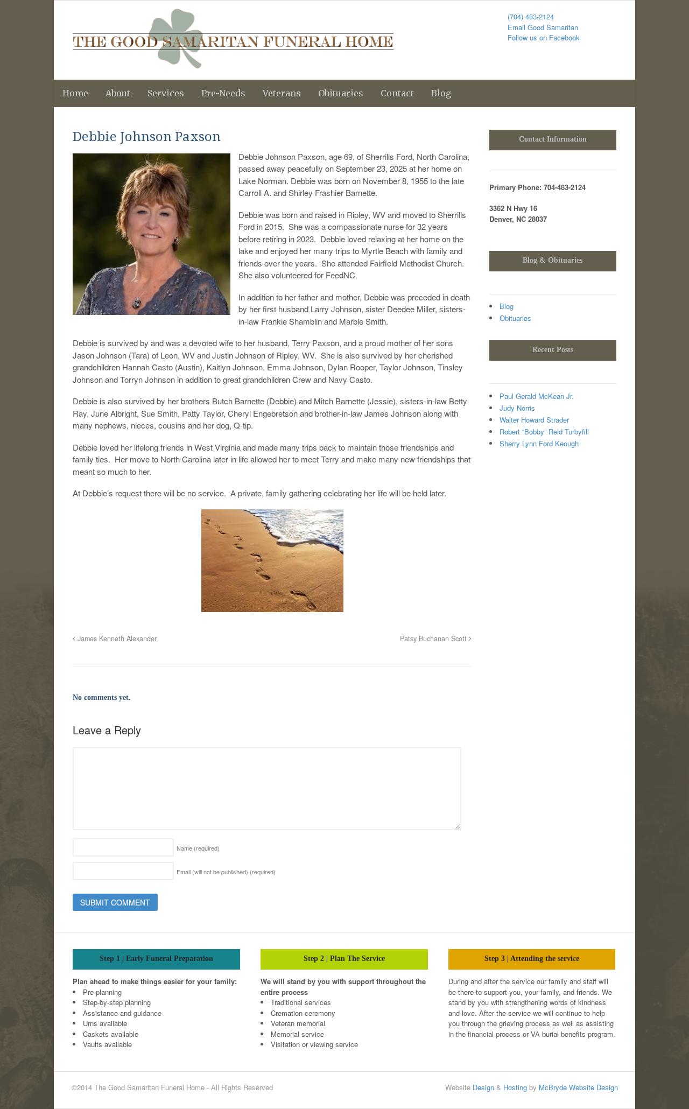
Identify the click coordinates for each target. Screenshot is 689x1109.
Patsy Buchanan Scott (434, 638)
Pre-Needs (223, 93)
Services (165, 93)
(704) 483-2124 (531, 16)
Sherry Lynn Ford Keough (539, 443)
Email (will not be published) (226, 871)
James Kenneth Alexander (116, 638)
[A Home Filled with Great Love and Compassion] (233, 63)
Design (483, 1087)
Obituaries (340, 93)
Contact (397, 93)
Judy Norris (517, 408)
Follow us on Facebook (544, 37)
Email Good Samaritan (543, 27)
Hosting (515, 1087)
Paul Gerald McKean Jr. (537, 396)
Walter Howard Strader (534, 420)
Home (75, 93)
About (118, 93)
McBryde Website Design (578, 1087)
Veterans (282, 93)
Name (198, 848)
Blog (441, 93)
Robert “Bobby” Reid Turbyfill (544, 431)
